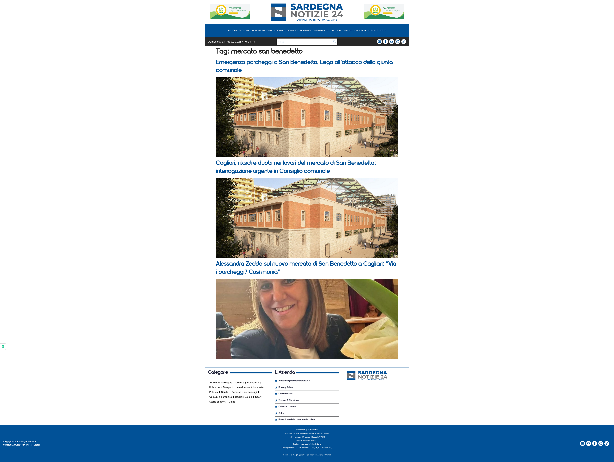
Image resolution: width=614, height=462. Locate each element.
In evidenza (243, 387)
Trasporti (305, 30)
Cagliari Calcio (321, 30)
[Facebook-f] (385, 41)
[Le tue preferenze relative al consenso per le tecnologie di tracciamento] (3, 347)
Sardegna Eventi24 (322, 433)
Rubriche (373, 30)
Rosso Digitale (34, 445)
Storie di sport (217, 401)
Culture (240, 382)
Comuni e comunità (353, 30)
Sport (334, 30)
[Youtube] (391, 41)
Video (383, 30)
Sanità (224, 392)
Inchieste (258, 387)
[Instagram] (397, 41)
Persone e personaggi (286, 30)
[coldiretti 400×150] (230, 18)
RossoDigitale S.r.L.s (310, 440)
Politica (232, 30)
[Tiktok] (403, 41)
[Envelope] (379, 41)
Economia (244, 30)
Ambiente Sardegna (262, 30)
